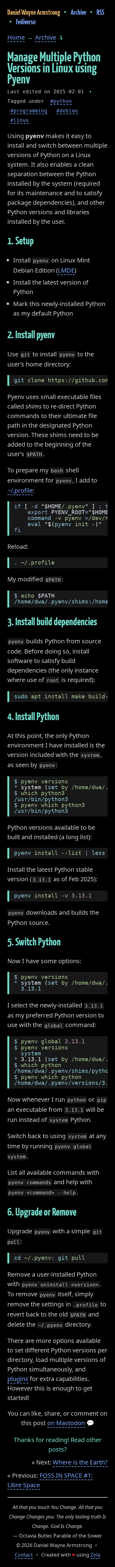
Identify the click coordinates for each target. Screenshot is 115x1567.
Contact (24, 1554)
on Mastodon (66, 1423)
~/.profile (20, 490)
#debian (67, 111)
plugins (17, 1379)
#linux (19, 120)
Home (16, 37)
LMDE (66, 270)
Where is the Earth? (80, 1462)
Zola (95, 1554)
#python (61, 101)
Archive (78, 12)
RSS (100, 12)
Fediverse (26, 21)
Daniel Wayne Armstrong (33, 12)
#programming (28, 111)
